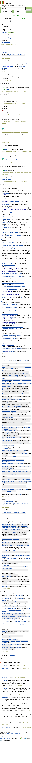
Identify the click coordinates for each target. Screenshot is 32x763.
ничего (9, 491)
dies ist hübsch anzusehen (9, 256)
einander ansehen (6, 190)
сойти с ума (5, 647)
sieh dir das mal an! (7, 442)
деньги (7, 432)
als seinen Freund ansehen (10, 304)
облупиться (5, 623)
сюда (8, 524)
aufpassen (12, 548)
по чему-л (10, 468)
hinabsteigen (19, 595)
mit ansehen (7, 204)
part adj (5, 52)
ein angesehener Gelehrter (19, 513)
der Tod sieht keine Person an (9, 437)
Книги (23, 18)
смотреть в (5, 530)
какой (25, 424)
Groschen (16, 434)
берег (8, 606)
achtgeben (22, 548)
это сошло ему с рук (7, 636)
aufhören (18, 641)
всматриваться (28, 383)
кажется (6, 429)
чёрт (23, 442)
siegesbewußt (24, 561)
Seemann (13, 478)
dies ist (4, 411)
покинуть (4, 611)
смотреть (7, 360)
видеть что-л (27, 466)
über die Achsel (17, 399)
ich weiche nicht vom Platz (23, 616)
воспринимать (25, 453)
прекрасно (5, 412)
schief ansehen (7, 225)
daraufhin (19, 406)
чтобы (3, 482)
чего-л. (10, 375)
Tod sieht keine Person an (10, 289)
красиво (11, 417)
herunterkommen (6, 597)
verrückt (12, 647)
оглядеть (22, 393)
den (18, 478)
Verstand (4, 649)
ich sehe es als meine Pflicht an (10, 314)
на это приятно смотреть (8, 545)
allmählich (13, 641)
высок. (12, 644)
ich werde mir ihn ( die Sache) (9, 406)
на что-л (25, 360)
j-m (2, 318)
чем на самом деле (7, 420)
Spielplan (22, 624)
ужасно (10, 412)
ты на (3, 579)
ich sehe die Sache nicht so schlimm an (12, 276)
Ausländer (21, 478)
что (25, 469)
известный (25, 503)
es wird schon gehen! (13, 639)
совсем (5, 566)
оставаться (15, 375)
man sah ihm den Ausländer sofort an (11, 335)
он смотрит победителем (8, 561)
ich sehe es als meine (7, 456)
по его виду (20, 481)
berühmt (4, 504)
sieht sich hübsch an (9, 263)
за (9, 445)
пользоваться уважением (10, 129)
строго (8, 385)
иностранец (28, 479)
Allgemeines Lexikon (6, 44)
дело (8, 409)
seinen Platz (14, 614)
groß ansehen (6, 222)
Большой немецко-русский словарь (9, 114)
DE (24, 1)
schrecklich (13, 411)
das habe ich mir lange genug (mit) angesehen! (14, 376)
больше (4, 381)
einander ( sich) (6, 363)
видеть (26, 402)
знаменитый (10, 504)
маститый (4, 513)
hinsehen (13, 526)
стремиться (5, 487)
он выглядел (22, 474)
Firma (20, 77)
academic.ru (6, 2)
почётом (4, 66)
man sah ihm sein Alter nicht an (10, 328)
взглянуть (13, 385)
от (5, 51)
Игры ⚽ (8, 21)
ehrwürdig (4, 512)
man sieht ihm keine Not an (9, 338)
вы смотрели (5, 542)
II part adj (10, 38)
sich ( (3, 367)
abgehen (14, 619)
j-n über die (5, 399)
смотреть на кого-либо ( (8, 527)
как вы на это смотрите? (8, 570)
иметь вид (9, 558)
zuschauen (4, 522)
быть (13, 373)
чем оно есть (27, 420)
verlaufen (4, 642)
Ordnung (21, 552)
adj (8, 77)
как (18, 447)
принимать (6, 448)
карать (19, 494)
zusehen (22, 521)
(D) (16, 544)
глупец (12, 445)
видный (17, 54)
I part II (9, 37)
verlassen (18, 610)
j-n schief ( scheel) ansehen (9, 389)
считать (22, 447)
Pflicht (14, 456)
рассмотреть (14, 371)
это (17, 416)
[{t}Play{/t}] (8, 34)
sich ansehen (5, 193)
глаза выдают (24, 473)
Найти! (28, 10)
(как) (22, 297)
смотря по (5, 575)
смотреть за (5, 552)
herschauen (25, 524)
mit (4, 351)
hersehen (14, 524)
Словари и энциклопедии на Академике (13, 6)
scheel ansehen (7, 227)
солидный (22, 54)
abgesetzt (27, 624)
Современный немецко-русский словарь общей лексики (14, 121)
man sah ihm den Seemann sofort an (11, 332)
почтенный (10, 512)
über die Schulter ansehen (10, 239)
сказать (29, 481)
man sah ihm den (6, 478)
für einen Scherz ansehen (10, 310)
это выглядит (16, 420)
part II (3, 51)
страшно (24, 412)
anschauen (19, 540)
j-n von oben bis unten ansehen (10, 393)
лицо (9, 576)
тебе (20, 469)
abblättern (7, 621)
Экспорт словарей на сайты (5, 738)
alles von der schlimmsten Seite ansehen (12, 245)
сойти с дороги (6, 613)
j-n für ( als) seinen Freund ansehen (11, 450)
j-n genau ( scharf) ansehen (9, 383)
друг (25, 363)
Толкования (16, 15)
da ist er (16, 636)
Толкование (5, 32)
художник (14, 532)
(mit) (5, 170)
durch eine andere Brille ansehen (12, 235)
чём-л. (24, 373)
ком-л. (16, 451)
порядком (11, 552)
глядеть (15, 360)
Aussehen (27, 558)
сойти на (4, 606)
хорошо (20, 416)
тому (9, 575)
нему (5, 479)
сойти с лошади (6, 601)
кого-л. (21, 360)
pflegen (7, 550)
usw (24, 77)
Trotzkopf (14, 443)
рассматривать (12, 362)
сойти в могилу (6, 644)
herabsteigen (20, 598)
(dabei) (6, 138)
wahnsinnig (18, 647)
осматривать (5, 362)
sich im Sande (24, 641)
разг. (15, 442)
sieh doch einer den (7, 443)
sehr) (25, 63)
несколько (25, 489)
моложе (28, 474)
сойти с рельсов (6, 618)
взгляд (23, 422)
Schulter (10, 399)
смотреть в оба (6, 584)
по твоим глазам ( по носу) (10, 473)
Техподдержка (10, 733)
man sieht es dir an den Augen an (10, 323)
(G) (2, 560)
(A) (27, 527)
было (3, 425)
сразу (9, 479)
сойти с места (5, 614)
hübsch (8, 411)
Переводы (8, 18)
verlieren (9, 649)
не (16, 463)
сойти (6, 651)
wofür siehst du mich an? (8, 460)
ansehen (15, 37)
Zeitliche (19, 644)
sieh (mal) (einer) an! (7, 440)
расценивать (7, 565)
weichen (28, 608)
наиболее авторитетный (10, 159)
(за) (14, 299)
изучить (20, 371)
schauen (15, 521)
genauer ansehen (14, 201)
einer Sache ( (5, 466)
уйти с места (7, 608)
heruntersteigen (5, 598)
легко (5, 631)
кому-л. (6, 468)
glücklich (21, 636)
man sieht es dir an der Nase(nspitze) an (12, 327)
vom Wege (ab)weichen (17, 613)
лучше (28, 419)
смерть (20, 437)
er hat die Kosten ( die (7, 434)
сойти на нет (5, 641)
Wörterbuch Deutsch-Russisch (8, 71)
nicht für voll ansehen (9, 317)
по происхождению (8, 501)
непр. (8, 521)
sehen (4, 521)
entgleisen (14, 618)
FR (29, 1)
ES (27, 1)
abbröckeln (23, 621)
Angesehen (5, 668)
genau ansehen (7, 216)
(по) (4, 360)
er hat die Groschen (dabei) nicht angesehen (13, 286)
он (3, 631)
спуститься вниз (8, 593)
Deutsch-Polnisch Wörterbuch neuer (9, 80)
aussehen (14, 558)
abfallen (25, 619)
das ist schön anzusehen (23, 545)
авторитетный (11, 54)
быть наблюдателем (14, 522)
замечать (21, 466)
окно (9, 530)
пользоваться (15, 55)
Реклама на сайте (16, 733)
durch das (14, 530)
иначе (8, 566)
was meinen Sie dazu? (22, 570)
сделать (4, 388)
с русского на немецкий (25, 25)
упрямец (6, 445)
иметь (17, 486)
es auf (3, 345)
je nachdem (15, 575)
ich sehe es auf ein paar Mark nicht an (12, 348)
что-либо (17, 527)
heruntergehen (21, 597)
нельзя (25, 481)
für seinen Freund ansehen (10, 301)
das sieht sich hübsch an (8, 416)
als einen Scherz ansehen (10, 307)
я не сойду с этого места (8, 616)
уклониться (12, 610)
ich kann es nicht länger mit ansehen (11, 212)
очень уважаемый (7, 179)
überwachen (5, 548)
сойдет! (4, 639)
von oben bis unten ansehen (10, 232)
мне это (25, 427)
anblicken (13, 529)
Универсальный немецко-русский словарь (11, 91)
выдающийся (7, 503)
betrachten (19, 529)
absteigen (4, 600)
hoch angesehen (24, 181)
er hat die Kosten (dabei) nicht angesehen (13, 283)
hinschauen (24, 526)
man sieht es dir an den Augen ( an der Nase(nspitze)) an (16, 471)
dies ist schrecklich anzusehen (10, 260)
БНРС (3, 58)
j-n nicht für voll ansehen (8, 463)
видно (22, 469)
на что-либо (16, 539)
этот (10, 542)
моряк (22, 479)
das (2, 209)
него (7, 579)
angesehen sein (6, 42)
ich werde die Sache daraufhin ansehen (12, 252)
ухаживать (14, 550)
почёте (20, 66)
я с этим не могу (26, 380)
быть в (11, 66)
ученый (9, 513)
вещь (20, 407)
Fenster (19, 530)
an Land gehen (15, 606)
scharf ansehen (7, 219)
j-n (2, 216)
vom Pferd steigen (16, 601)
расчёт (22, 487)
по (3, 468)
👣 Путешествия (3, 736)
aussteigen (4, 605)
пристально (21, 383)
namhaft (19, 503)
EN (21, 1)
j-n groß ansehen (6, 386)
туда (8, 526)
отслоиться (16, 621)
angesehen (4, 37)
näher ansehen (14, 198)
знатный (7, 507)
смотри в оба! (5, 586)
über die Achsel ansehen (9, 242)
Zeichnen (18, 535)
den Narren (20, 443)
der (2, 289)
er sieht (19, 561)
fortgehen (14, 608)
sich (3, 194)
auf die (17, 552)
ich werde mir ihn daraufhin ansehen (11, 248)
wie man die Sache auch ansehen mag (12, 273)
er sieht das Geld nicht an (8, 279)
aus (24, 66)
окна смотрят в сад (7, 555)
